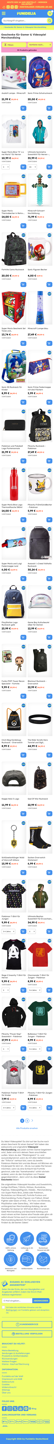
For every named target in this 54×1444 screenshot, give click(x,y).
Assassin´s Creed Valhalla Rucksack (40, 564)
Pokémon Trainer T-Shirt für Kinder (13, 1094)
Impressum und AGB (12, 1379)
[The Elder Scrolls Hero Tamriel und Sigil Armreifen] (40, 719)
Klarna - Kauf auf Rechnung (15, 1364)
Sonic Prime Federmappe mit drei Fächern (39, 388)
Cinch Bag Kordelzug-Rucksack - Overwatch (12, 741)
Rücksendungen (10, 1358)
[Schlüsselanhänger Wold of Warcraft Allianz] (14, 837)
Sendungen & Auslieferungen (16, 1353)
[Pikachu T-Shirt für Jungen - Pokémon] (40, 1072)
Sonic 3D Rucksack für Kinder (12, 388)
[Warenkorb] (50, 13)
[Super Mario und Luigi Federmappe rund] (14, 543)
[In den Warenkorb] (23, 108)
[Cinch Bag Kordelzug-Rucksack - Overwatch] (14, 719)
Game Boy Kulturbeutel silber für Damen (38, 623)
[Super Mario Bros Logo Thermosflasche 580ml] (14, 484)
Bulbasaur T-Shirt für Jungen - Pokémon (37, 1035)
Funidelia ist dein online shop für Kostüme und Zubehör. (26, 13)
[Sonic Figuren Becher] (40, 249)
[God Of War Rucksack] (40, 778)
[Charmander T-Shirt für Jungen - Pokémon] (40, 954)
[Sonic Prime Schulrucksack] (40, 72)
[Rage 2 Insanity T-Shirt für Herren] (14, 954)
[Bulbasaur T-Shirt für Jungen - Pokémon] (40, 1013)
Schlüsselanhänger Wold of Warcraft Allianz (13, 858)
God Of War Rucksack (38, 799)
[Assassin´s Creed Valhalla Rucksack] (40, 543)
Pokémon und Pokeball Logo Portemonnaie (12, 447)
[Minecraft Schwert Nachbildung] (40, 190)
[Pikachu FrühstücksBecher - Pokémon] (40, 484)
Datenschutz (8, 1381)
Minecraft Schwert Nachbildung (36, 211)
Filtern (10, 45)
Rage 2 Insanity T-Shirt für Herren (14, 976)
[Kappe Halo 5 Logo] (14, 778)
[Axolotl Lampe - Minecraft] (14, 72)
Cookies (6, 1384)
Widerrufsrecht (9, 1387)
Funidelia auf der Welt (12, 1376)
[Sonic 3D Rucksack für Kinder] (14, 366)
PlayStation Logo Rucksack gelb (10, 623)
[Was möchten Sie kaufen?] (4, 13)
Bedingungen (11, 1310)
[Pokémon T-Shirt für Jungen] (14, 896)
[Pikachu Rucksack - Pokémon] (40, 425)
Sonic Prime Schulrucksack (40, 93)
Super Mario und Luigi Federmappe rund (12, 564)
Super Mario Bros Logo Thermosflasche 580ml (12, 505)
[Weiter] (32, 1120)
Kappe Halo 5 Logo (10, 799)
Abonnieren (41, 1300)
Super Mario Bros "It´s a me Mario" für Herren (13, 153)
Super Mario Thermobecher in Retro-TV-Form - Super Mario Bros (12, 211)
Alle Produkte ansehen (27, 1128)
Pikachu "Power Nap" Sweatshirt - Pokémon (12, 1035)
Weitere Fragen (9, 1361)
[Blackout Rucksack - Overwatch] (40, 660)
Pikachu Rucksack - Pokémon (37, 447)
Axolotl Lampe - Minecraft (14, 93)
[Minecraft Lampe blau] (40, 308)
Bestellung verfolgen (29, 1333)
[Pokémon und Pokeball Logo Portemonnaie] (14, 425)
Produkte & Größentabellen (15, 1356)
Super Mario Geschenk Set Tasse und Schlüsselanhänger (14, 329)
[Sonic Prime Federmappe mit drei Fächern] (40, 366)
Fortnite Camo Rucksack (13, 269)
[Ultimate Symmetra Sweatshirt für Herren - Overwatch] (40, 131)
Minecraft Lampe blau (38, 328)
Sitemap (6, 1390)
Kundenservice (28, 1324)
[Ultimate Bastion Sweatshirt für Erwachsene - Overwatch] (40, 896)
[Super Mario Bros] (14, 131)
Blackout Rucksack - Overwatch (37, 682)
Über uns (6, 1392)
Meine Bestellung (10, 1350)
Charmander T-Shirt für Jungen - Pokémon (38, 976)
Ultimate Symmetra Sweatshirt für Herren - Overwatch (38, 153)
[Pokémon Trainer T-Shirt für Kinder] (14, 1072)
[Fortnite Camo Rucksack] (14, 249)
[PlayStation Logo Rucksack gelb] (14, 602)
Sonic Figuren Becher (37, 269)
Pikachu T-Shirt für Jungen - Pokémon (40, 1094)
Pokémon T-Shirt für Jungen (11, 917)
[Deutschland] (4, 1409)
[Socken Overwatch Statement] (40, 837)
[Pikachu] (14, 1013)
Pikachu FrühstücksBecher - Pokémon (40, 505)
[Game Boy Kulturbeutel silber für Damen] (40, 602)
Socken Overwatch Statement (36, 858)
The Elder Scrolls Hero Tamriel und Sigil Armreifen (38, 741)
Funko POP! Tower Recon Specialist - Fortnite (13, 682)
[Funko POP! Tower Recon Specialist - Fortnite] (14, 660)
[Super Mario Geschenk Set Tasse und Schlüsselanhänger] (14, 308)
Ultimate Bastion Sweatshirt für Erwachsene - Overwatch (40, 917)
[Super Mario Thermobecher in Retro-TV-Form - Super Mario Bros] (14, 190)
